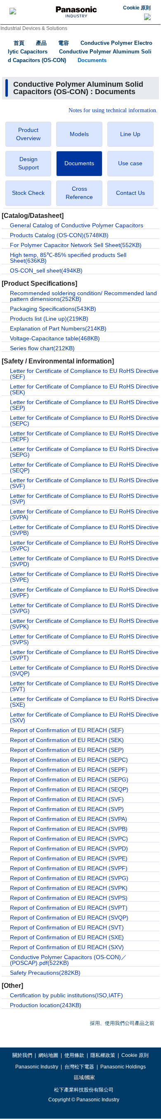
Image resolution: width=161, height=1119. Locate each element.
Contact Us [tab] (130, 193)
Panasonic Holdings (123, 1067)
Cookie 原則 (137, 8)
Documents (92, 60)
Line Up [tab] (130, 134)
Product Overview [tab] (28, 134)
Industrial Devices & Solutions (33, 28)
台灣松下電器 (79, 1067)
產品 (41, 43)
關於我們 (22, 1055)
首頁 (19, 43)
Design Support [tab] (28, 163)
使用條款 (74, 1055)
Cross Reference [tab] (79, 192)
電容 (63, 43)
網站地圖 (48, 1055)
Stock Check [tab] (28, 193)
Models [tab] (79, 134)
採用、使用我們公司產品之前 (122, 1023)
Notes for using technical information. (113, 110)
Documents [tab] (79, 163)
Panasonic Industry (36, 1067)
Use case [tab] (130, 163)
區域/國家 (84, 1077)
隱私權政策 (102, 1055)
